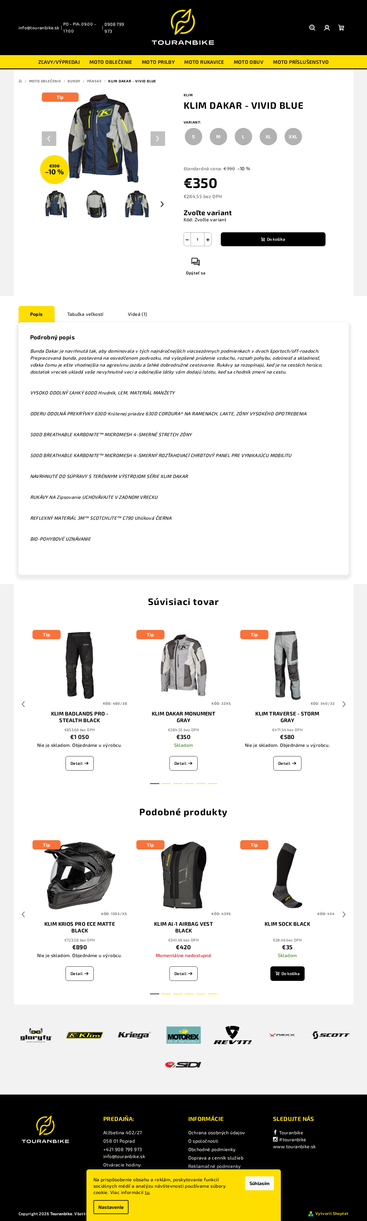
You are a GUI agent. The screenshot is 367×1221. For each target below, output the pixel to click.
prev (23, 704)
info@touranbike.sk (39, 27)
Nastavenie (111, 1207)
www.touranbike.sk (294, 1146)
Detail (76, 763)
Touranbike (290, 1132)
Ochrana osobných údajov (216, 1132)
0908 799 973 (114, 27)
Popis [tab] (36, 314)
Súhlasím (260, 1183)
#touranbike (292, 1139)
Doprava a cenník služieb (216, 1157)
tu (147, 1192)
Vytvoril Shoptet (331, 1213)
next (344, 704)
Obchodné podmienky (212, 1149)
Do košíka (276, 239)
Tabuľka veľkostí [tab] (85, 314)
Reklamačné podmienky (214, 1166)
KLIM (188, 95)
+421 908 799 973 (122, 1149)
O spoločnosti (203, 1141)
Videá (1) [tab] (137, 314)
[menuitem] (59, 61)
